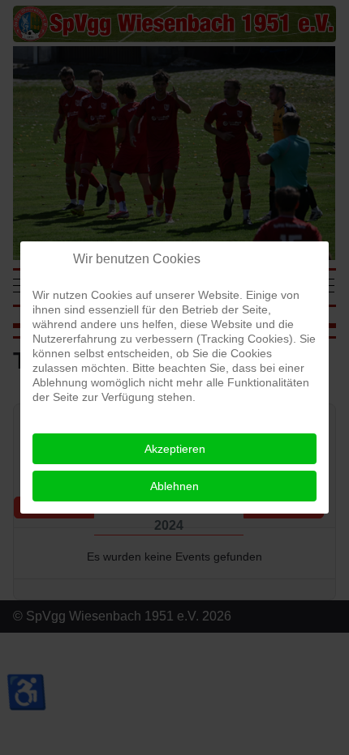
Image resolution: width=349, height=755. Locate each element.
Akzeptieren (174, 448)
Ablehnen (174, 486)
